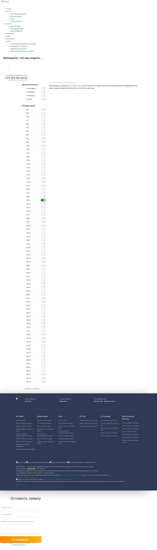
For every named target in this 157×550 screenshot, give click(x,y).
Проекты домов (21, 420)
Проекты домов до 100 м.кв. (109, 420)
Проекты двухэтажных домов (88, 423)
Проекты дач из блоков (44, 423)
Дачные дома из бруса (44, 426)
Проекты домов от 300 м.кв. (109, 436)
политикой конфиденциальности (71, 475)
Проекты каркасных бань (66, 438)
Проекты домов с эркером (130, 434)
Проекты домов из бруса (23, 426)
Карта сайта (19, 477)
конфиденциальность (49, 479)
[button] (78, 486)
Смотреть (28, 401)
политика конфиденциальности (24, 544)
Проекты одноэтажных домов (89, 420)
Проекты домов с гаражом (130, 429)
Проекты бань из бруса (66, 423)
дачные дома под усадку (76, 85)
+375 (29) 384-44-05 (16, 78)
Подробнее (63, 401)
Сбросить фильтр (32, 389)
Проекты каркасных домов (24, 441)
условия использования (64, 479)
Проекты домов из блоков (24, 423)
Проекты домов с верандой (130, 426)
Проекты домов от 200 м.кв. (109, 433)
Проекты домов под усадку (24, 438)
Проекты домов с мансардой (88, 426)
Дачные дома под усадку (44, 438)
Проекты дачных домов (44, 420)
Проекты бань (63, 420)
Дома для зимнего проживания (25, 449)
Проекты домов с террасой (130, 423)
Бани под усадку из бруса (66, 436)
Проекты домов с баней (129, 431)
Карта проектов (29, 477)
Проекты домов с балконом (130, 437)
